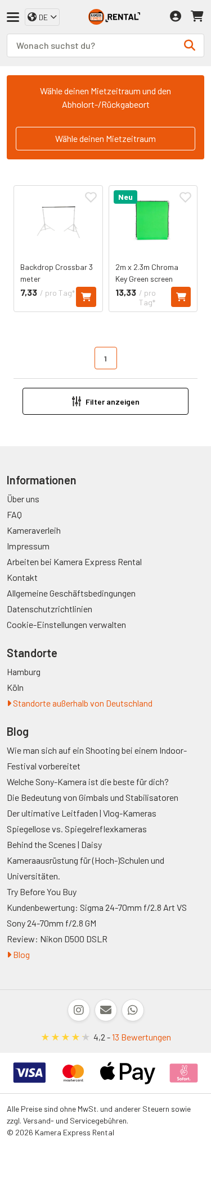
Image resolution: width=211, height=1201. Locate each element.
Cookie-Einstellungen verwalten (66, 624)
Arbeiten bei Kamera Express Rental (74, 561)
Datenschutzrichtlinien (49, 608)
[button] (105, 401)
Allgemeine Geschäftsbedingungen (71, 593)
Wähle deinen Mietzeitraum (105, 138)
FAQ (14, 514)
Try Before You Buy (42, 891)
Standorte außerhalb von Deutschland (81, 703)
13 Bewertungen (141, 1037)
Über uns (23, 498)
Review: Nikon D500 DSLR (57, 938)
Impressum (28, 545)
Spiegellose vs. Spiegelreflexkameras (77, 828)
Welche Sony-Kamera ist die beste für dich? (88, 781)
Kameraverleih (34, 530)
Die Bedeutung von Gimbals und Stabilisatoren (92, 797)
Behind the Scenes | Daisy (54, 844)
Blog (20, 954)
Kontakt (22, 577)
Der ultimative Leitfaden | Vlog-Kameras (81, 813)
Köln (15, 687)
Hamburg (24, 671)
